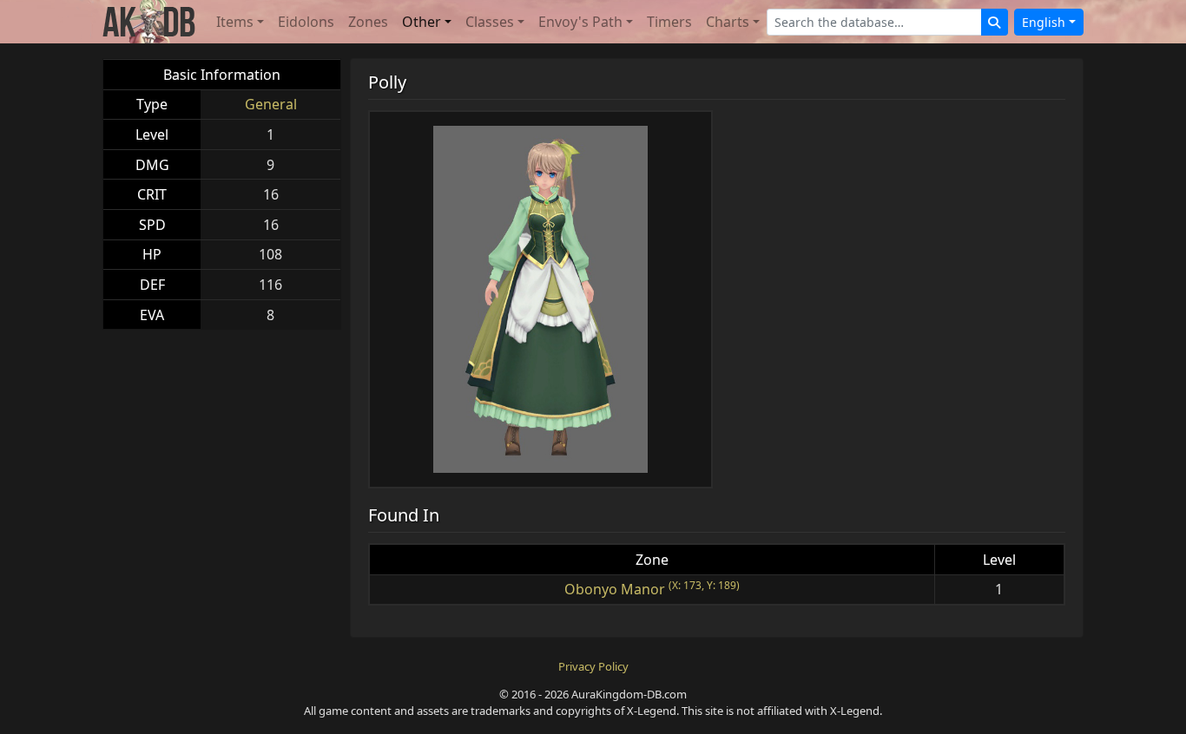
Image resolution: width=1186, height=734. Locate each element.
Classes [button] (489, 21)
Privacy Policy (593, 666)
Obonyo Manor (614, 589)
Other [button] (421, 21)
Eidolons (306, 21)
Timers (669, 21)
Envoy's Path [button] (580, 21)
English (1043, 22)
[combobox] (874, 22)
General (271, 104)
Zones (368, 21)
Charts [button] (727, 21)
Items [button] (235, 21)
